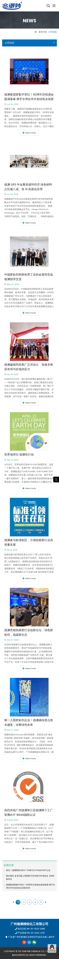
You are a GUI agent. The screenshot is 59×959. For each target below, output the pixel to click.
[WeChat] (34, 942)
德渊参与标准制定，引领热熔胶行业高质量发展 (28, 542)
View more (30, 132)
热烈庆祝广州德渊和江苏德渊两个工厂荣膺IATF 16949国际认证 (28, 812)
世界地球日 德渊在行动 (19, 454)
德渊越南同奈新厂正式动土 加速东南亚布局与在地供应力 (28, 367)
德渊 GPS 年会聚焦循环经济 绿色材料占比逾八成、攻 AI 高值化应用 (28, 187)
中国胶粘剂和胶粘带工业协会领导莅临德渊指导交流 (28, 277)
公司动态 (52, 31)
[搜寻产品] (48, 6)
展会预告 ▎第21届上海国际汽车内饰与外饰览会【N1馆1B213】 (30, 877)
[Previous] (13, 902)
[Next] (46, 902)
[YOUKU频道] (24, 942)
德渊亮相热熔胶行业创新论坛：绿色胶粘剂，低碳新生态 (28, 632)
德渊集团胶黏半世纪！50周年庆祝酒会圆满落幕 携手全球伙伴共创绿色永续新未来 (29, 96)
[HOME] (36, 31)
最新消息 (43, 31)
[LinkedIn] (29, 942)
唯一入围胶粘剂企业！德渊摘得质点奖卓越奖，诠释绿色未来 (28, 722)
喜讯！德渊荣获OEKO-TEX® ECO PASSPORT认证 (28, 870)
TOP (52, 955)
